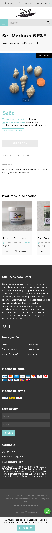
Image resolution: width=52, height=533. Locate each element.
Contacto (32, 354)
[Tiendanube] (26, 513)
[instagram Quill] (4, 326)
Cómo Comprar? (10, 354)
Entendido (26, 528)
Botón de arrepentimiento (26, 506)
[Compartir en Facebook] (19, 155)
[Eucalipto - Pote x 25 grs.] (7, 251)
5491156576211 (9, 451)
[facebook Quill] (9, 326)
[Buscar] (48, 22)
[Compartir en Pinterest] (28, 155)
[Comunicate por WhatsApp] (47, 511)
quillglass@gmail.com (12, 462)
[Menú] (4, 22)
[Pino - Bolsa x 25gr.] (42, 251)
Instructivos (33, 349)
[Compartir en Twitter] (23, 155)
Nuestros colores (10, 349)
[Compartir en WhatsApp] (14, 155)
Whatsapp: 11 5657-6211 (13, 457)
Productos (14, 43)
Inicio (4, 43)
